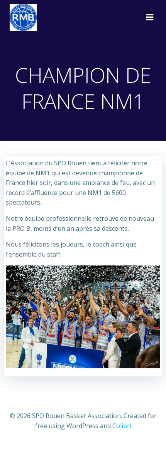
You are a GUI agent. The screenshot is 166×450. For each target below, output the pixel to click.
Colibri (121, 425)
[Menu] (149, 17)
